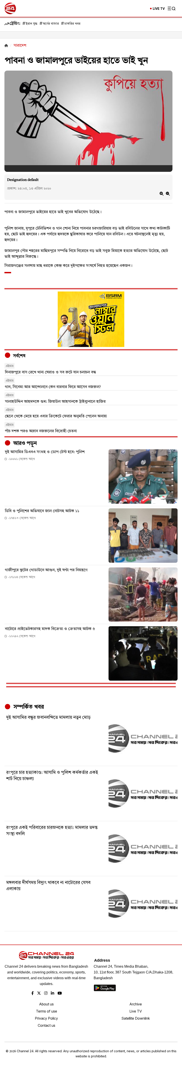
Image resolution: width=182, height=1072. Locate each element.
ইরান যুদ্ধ (31, 24)
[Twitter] (39, 993)
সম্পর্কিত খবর (28, 707)
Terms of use (46, 1011)
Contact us (46, 1025)
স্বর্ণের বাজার (51, 24)
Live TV (135, 1011)
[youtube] (59, 993)
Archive (135, 1004)
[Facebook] (32, 993)
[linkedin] (52, 993)
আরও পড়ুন (24, 443)
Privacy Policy (46, 1018)
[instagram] (45, 993)
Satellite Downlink (135, 1018)
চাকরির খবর (72, 24)
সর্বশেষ (18, 356)
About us (46, 1004)
